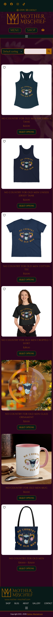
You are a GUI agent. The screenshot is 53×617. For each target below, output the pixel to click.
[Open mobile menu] (26, 36)
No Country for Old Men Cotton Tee (26, 268)
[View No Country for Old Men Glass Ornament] (26, 385)
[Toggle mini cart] (43, 29)
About (26, 603)
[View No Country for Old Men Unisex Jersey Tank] (26, 163)
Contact (48, 603)
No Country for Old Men (26, 558)
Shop (31, 30)
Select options (26, 132)
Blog (16, 603)
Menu (15, 30)
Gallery (36, 603)
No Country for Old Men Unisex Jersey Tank (26, 194)
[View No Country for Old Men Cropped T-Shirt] (26, 311)
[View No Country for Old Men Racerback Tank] (26, 89)
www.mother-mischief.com (17, 599)
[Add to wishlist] (5, 67)
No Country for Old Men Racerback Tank (27, 120)
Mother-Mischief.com (35, 614)
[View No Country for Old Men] (26, 529)
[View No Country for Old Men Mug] (26, 458)
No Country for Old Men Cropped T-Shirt (26, 342)
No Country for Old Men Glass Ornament (26, 415)
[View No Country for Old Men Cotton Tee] (26, 237)
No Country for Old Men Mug (26, 487)
